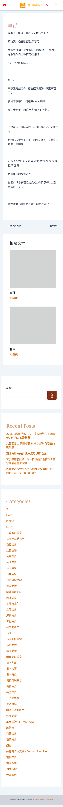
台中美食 (11, 556)
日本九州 (11, 662)
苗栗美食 (11, 739)
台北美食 (11, 562)
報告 (12, 349)
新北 (8, 633)
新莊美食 (11, 650)
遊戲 (8, 745)
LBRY (9, 526)
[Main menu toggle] (56, 5)
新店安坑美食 (14, 639)
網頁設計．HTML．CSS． (21, 721)
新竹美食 (11, 645)
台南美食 (11, 568)
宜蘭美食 (11, 609)
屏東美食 (11, 615)
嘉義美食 (11, 585)
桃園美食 (11, 692)
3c (7, 509)
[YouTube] (4, 5)
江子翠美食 (12, 698)
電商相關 (11, 763)
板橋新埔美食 (14, 680)
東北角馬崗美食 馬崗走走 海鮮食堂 (26, 453)
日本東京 (11, 674)
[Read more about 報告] (33, 325)
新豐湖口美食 (14, 656)
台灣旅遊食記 (14, 580)
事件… (14, 293)
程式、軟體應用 (15, 709)
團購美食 (11, 597)
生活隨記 (14, 298)
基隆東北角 (12, 603)
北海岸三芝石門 (15, 538)
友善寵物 (11, 550)
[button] (47, 5)
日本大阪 (11, 668)
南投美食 (11, 544)
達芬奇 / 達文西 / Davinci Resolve (26, 751)
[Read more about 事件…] (33, 268)
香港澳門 (11, 775)
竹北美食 (11, 715)
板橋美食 (11, 686)
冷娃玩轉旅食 (35, 5)
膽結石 (10, 727)
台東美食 (11, 574)
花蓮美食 (11, 733)
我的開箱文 (12, 627)
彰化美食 (11, 621)
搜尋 (8, 388)
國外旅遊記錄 (14, 591)
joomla (10, 521)
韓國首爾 (11, 769)
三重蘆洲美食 (14, 532)
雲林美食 (11, 757)
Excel (9, 515)
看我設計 (37, 799)
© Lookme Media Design (46, 799)
